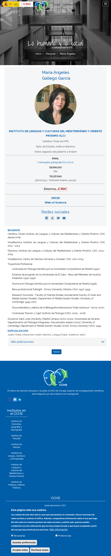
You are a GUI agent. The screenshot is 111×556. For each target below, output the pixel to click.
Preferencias (64, 535)
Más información (59, 529)
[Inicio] (43, 6)
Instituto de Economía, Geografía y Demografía (16, 425)
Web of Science (55, 202)
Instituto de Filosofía (16, 437)
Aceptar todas (20, 550)
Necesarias (19, 535)
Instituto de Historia (16, 445)
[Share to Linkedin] (20, 400)
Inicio (38, 53)
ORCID (55, 198)
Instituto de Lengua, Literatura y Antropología (16, 456)
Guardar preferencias (24, 542)
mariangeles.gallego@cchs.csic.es (55, 162)
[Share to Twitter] (15, 400)
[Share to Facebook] (10, 400)
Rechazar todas (39, 550)
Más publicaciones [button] (22, 341)
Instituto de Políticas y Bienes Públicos (16, 485)
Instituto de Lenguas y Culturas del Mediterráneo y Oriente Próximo (16, 470)
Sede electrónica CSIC (55, 505)
